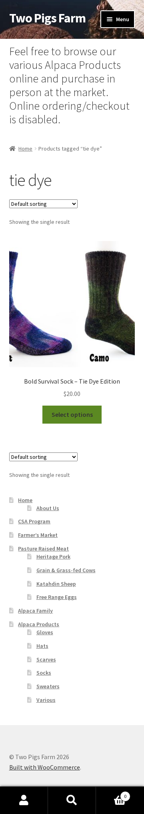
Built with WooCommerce (44, 767)
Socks (43, 672)
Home (25, 148)
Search (72, 800)
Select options (72, 414)
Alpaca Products (38, 624)
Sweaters (48, 686)
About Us (47, 508)
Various (46, 699)
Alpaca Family (35, 610)
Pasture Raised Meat (43, 548)
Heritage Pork (53, 556)
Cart (111, 793)
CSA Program (34, 521)
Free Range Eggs (56, 597)
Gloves (44, 632)
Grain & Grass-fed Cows (66, 570)
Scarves (46, 659)
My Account (24, 800)
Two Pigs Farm (47, 18)
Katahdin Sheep (56, 583)
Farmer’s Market (38, 535)
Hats (42, 645)
